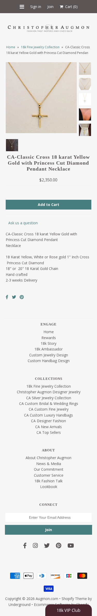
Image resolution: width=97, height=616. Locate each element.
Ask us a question (23, 222)
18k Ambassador (48, 349)
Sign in (35, 6)
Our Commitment (48, 469)
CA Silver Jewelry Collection (48, 397)
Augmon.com (47, 598)
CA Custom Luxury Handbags (48, 415)
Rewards (48, 337)
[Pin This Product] (22, 297)
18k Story (48, 343)
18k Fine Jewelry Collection (40, 47)
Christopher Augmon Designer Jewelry (48, 391)
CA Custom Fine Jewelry (49, 409)
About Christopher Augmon (48, 457)
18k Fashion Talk (48, 480)
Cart (70, 6)
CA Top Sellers (48, 432)
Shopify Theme (74, 598)
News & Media (48, 463)
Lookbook (48, 486)
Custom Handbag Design (49, 360)
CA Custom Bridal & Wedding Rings (48, 403)
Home (10, 47)
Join (50, 6)
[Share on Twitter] (14, 297)
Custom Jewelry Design (48, 355)
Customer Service (48, 475)
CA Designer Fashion (48, 420)
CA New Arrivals (48, 426)
